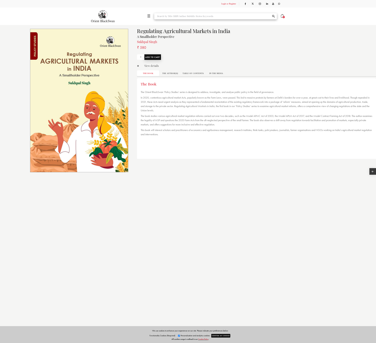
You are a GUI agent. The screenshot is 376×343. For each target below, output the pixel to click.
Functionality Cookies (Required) (162, 335)
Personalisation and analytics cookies (195, 335)
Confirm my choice (221, 336)
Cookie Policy (203, 339)
